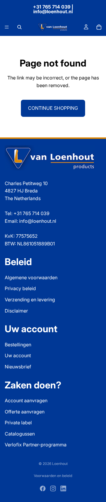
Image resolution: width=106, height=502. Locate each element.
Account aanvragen (26, 400)
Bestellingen (18, 345)
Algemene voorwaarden (31, 277)
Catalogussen (20, 434)
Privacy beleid (20, 289)
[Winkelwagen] (98, 27)
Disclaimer (16, 311)
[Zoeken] (19, 27)
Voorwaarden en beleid (53, 475)
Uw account (18, 356)
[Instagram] (53, 488)
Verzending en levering (30, 299)
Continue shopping (53, 108)
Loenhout (60, 463)
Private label (18, 422)
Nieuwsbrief (18, 367)
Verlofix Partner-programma (36, 445)
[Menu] (7, 27)
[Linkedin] (63, 488)
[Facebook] (42, 488)
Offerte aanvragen (24, 412)
